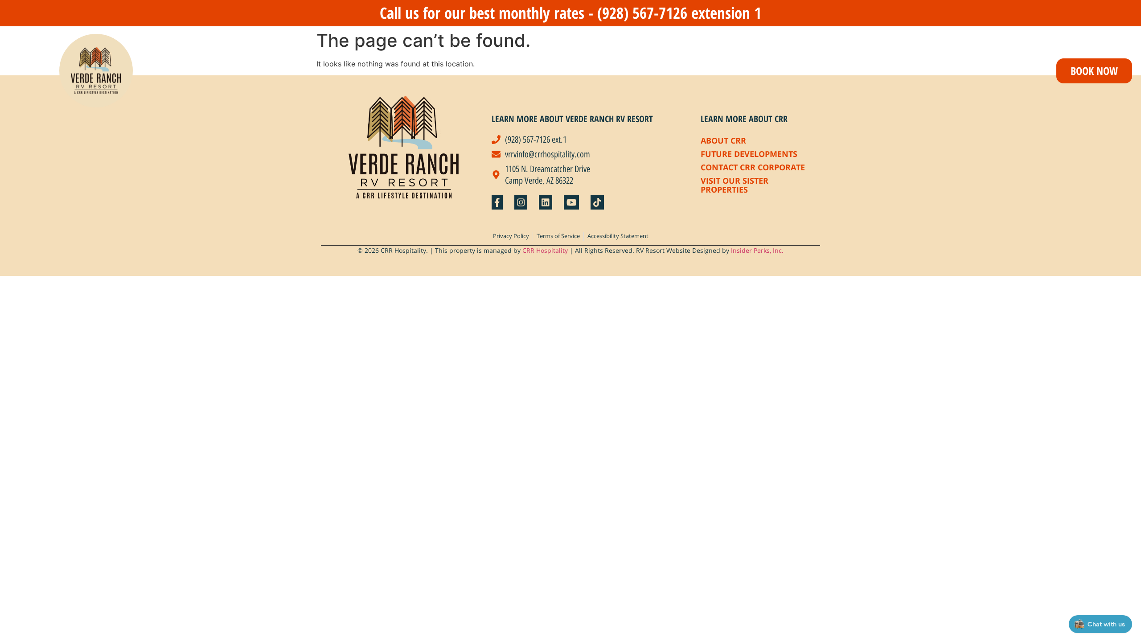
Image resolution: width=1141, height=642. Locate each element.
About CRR (723, 140)
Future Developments (749, 153)
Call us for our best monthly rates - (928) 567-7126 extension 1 (570, 12)
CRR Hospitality (545, 250)
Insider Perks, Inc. (757, 250)
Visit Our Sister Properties (734, 185)
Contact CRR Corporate (753, 167)
